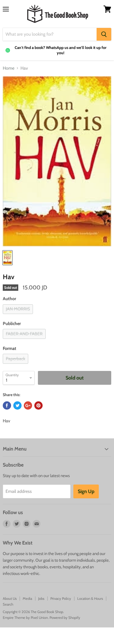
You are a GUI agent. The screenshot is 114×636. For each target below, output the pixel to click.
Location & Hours (90, 598)
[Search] (104, 34)
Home (8, 68)
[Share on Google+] (28, 405)
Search (8, 604)
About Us (10, 598)
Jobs (41, 598)
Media (27, 598)
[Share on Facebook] (7, 405)
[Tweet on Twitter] (17, 405)
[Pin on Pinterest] (38, 405)
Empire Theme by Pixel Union (25, 617)
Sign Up (86, 491)
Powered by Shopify (65, 617)
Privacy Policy (60, 598)
